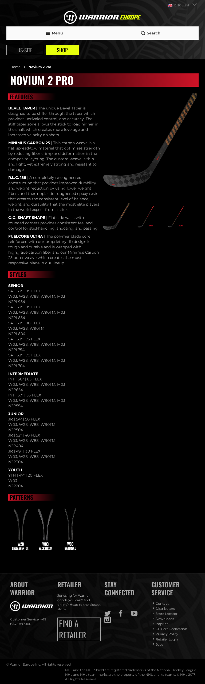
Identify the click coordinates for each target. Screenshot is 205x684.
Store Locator (167, 614)
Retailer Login (167, 639)
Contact (162, 604)
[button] (116, 216)
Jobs (159, 644)
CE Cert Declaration (171, 629)
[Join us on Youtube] (137, 613)
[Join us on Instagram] (111, 620)
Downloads (165, 619)
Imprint (162, 624)
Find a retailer (72, 629)
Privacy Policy (167, 634)
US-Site (24, 50)
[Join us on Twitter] (111, 613)
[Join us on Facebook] (124, 613)
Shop (62, 50)
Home (15, 67)
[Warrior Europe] (102, 18)
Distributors (165, 609)
